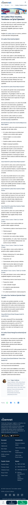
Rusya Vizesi (4, 472)
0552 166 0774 (21, 466)
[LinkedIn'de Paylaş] (18, 402)
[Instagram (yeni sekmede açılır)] (6, 495)
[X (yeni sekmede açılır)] (22, 495)
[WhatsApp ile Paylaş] (7, 402)
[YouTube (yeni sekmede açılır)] (10, 495)
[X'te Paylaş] (14, 402)
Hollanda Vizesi (5, 470)
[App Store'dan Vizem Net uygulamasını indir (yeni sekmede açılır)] (15, 435)
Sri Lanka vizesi (10, 33)
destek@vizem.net (22, 469)
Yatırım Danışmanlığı (20, 447)
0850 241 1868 (21, 464)
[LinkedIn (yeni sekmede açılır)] (14, 495)
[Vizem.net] (7, 419)
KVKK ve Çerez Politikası (7, 491)
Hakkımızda (4, 446)
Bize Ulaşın (4, 448)
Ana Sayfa (3, 443)
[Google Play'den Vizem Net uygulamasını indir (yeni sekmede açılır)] (5, 435)
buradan (8, 119)
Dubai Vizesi (4, 475)
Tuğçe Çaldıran (15, 380)
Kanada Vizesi (5, 464)
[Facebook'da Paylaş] (10, 402)
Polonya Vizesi (5, 467)
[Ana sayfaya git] (1, 5)
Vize (12, 5)
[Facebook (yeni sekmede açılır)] (18, 495)
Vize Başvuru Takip (6, 451)
